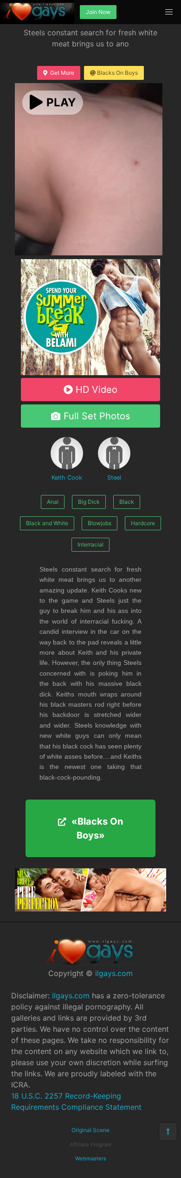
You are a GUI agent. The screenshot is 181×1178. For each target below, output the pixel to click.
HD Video (96, 389)
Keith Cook (67, 477)
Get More (62, 72)
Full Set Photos (97, 416)
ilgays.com (114, 973)
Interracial (90, 544)
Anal (52, 501)
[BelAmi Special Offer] (90, 372)
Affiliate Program (90, 1144)
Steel (114, 477)
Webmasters (90, 1158)
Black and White (47, 523)
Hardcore (143, 523)
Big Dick (89, 501)
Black (126, 501)
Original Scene (90, 1129)
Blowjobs (99, 523)
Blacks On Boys (117, 72)
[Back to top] (168, 1131)
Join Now (98, 11)
